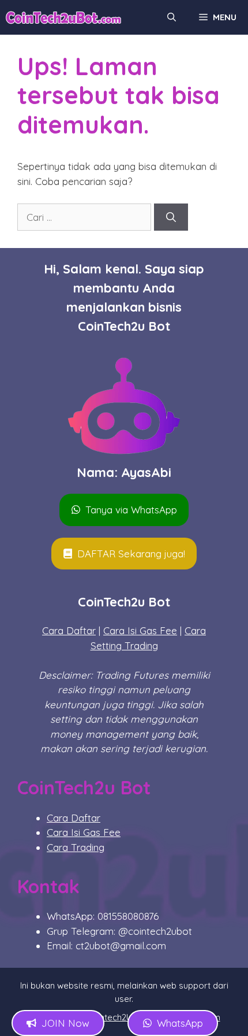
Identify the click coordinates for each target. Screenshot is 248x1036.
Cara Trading (75, 847)
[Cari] (171, 217)
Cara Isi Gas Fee (140, 630)
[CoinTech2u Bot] (63, 17)
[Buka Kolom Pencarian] (171, 17)
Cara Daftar (69, 630)
